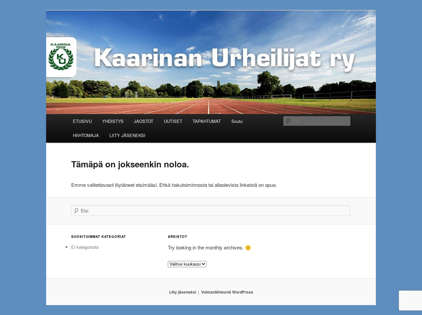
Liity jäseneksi (182, 292)
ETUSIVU (82, 121)
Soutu (237, 121)
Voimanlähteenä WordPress (227, 292)
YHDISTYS (113, 121)
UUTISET (173, 121)
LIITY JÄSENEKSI (127, 135)
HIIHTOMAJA (86, 135)
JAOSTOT (143, 121)
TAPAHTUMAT (207, 121)
